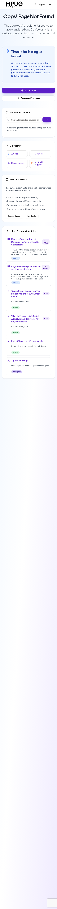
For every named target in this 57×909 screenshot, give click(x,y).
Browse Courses (30, 98)
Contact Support (14, 216)
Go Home (30, 90)
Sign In (42, 4)
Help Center (32, 216)
